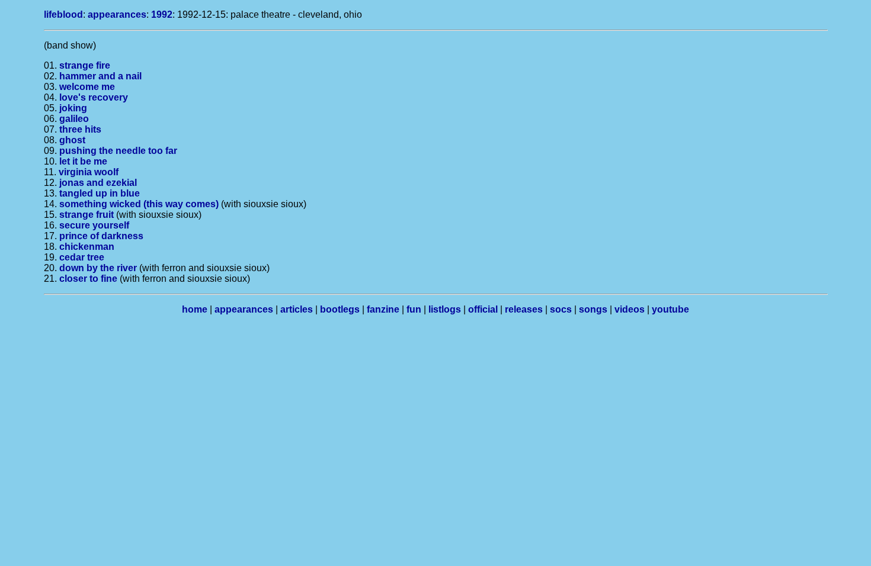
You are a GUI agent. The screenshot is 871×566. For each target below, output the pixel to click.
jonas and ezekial (98, 183)
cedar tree (81, 257)
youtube (670, 309)
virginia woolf (89, 172)
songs (593, 309)
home (194, 309)
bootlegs (340, 309)
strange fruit (86, 215)
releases (524, 309)
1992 (161, 14)
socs (561, 309)
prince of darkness (101, 236)
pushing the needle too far (118, 151)
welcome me (87, 87)
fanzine (383, 309)
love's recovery (93, 97)
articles (296, 309)
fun (413, 309)
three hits (80, 129)
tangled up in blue (99, 193)
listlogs (444, 309)
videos (629, 309)
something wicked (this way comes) (139, 204)
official (483, 309)
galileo (74, 119)
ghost (72, 140)
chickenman (86, 247)
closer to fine (88, 279)
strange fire (84, 65)
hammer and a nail (100, 76)
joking (73, 108)
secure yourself (94, 225)
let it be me (83, 161)
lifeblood (63, 14)
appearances (117, 14)
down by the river (98, 268)
